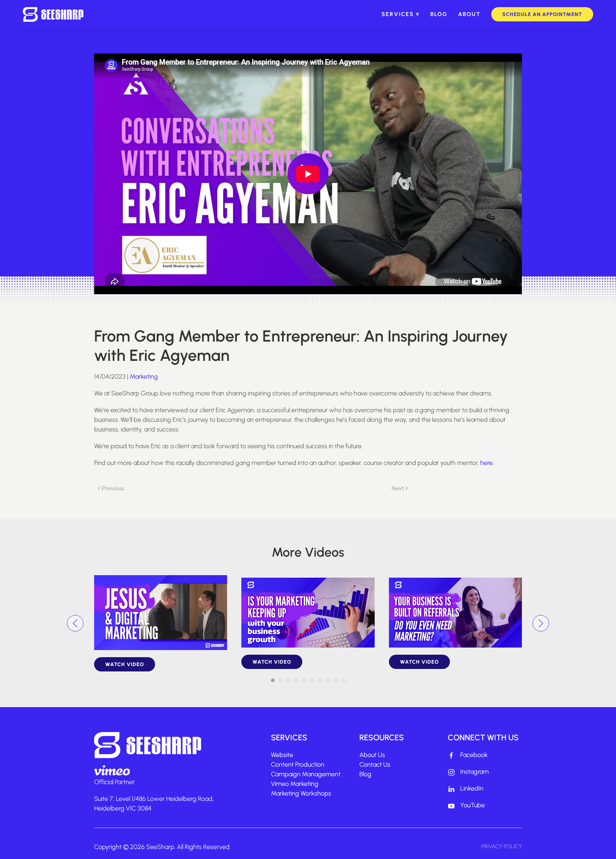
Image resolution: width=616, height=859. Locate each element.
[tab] (272, 680)
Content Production (297, 764)
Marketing (144, 376)
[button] (75, 623)
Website (282, 755)
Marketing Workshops (301, 793)
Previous (113, 488)
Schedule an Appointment (542, 14)
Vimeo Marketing (294, 784)
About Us (372, 755)
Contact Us (374, 764)
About (469, 14)
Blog (438, 14)
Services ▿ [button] (400, 14)
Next (397, 488)
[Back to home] (53, 14)
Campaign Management (305, 774)
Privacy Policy (501, 846)
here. (487, 463)
